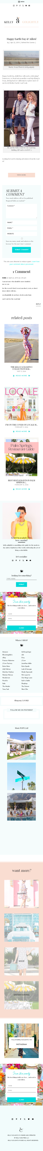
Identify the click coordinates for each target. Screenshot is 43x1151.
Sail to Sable (26, 680)
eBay (4, 657)
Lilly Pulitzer (6, 669)
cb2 (23, 655)
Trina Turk (5, 689)
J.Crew (24, 660)
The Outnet (25, 686)
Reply (38, 304)
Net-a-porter (26, 675)
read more (21, 376)
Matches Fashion (8, 672)
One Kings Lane (27, 678)
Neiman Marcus (7, 675)
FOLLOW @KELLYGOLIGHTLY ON (21, 1040)
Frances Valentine (8, 660)
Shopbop (24, 683)
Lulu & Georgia (27, 669)
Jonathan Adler (27, 663)
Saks (3, 683)
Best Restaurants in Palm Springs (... (21, 481)
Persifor (5, 680)
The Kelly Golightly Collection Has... (22, 368)
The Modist (6, 686)
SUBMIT (21, 584)
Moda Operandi (27, 672)
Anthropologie (26, 652)
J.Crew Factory (7, 663)
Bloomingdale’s (7, 655)
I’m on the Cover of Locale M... (21, 424)
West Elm (25, 689)
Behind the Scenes (28, 42)
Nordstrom (6, 678)
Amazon (5, 652)
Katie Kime (6, 666)
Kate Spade (25, 666)
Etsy (23, 657)
